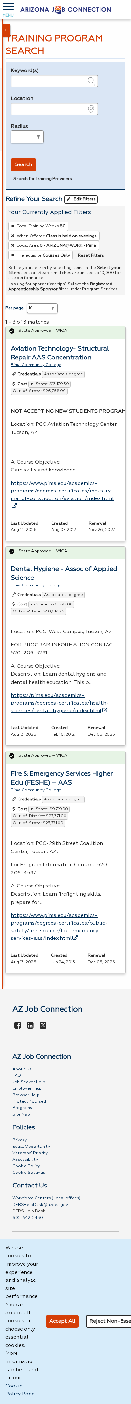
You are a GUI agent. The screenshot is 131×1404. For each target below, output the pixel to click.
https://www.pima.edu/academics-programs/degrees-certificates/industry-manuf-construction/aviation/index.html (62, 491)
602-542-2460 (27, 1218)
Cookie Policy (26, 1166)
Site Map (21, 1115)
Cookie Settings (28, 1173)
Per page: (14, 308)
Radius (19, 126)
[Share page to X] (43, 1026)
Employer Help (27, 1088)
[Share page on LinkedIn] (30, 1026)
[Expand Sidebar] (6, 30)
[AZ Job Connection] (65, 9)
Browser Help (25, 1095)
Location (22, 98)
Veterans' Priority (30, 1153)
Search (23, 164)
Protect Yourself (29, 1102)
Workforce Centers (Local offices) (46, 1198)
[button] (8, 9)
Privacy (19, 1140)
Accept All (62, 1321)
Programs (22, 1108)
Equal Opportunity (31, 1147)
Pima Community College (36, 365)
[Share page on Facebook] (17, 1026)
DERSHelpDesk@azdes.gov (40, 1205)
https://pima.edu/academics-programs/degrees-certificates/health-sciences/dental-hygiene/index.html (60, 703)
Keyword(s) (25, 70)
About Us (21, 1069)
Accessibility (25, 1160)
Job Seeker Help (28, 1082)
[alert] (65, 332)
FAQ (16, 1075)
